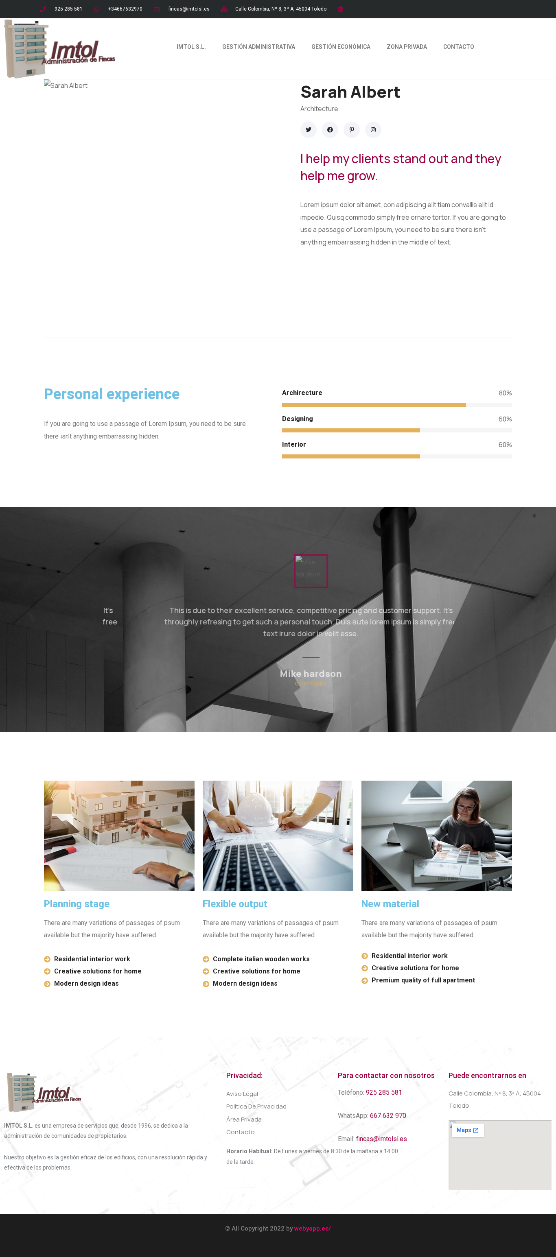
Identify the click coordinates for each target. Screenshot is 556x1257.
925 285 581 (384, 1092)
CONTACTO (458, 47)
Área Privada (244, 1119)
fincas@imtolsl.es (381, 1139)
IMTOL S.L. (191, 47)
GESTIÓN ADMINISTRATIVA (258, 47)
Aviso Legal (242, 1093)
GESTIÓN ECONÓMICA (340, 47)
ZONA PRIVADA (407, 47)
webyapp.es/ (312, 1228)
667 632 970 (388, 1116)
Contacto (240, 1132)
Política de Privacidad (256, 1106)
